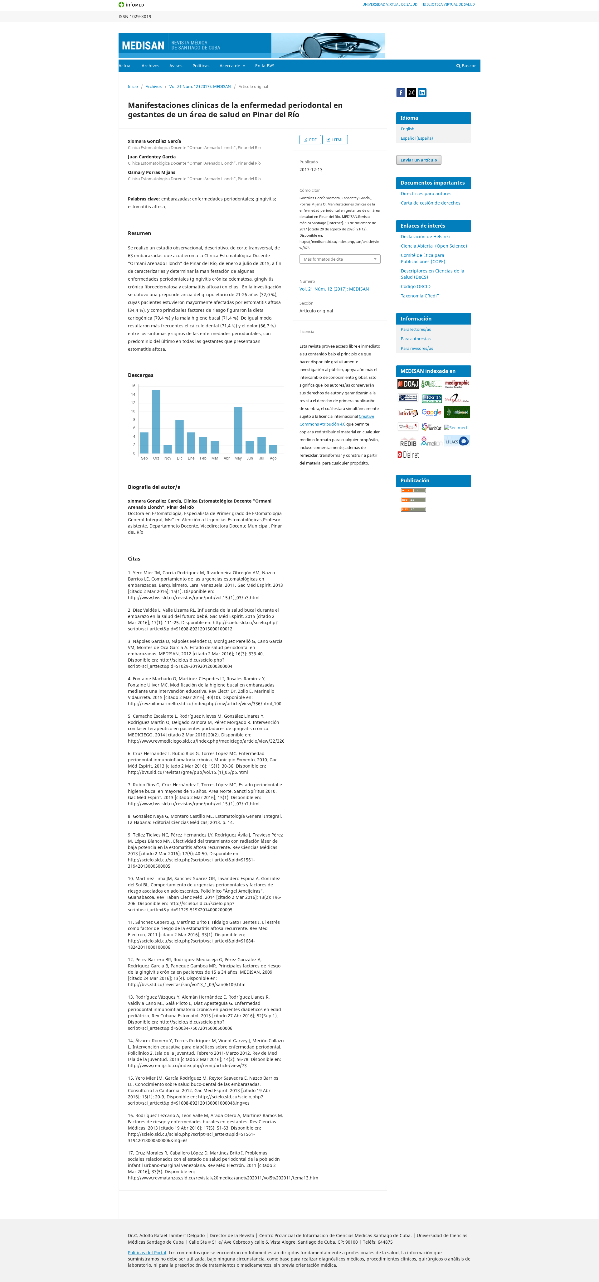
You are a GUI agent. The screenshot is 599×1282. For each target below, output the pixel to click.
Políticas (201, 66)
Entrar (474, 27)
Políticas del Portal (147, 1252)
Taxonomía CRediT (420, 296)
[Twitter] (411, 96)
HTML (337, 139)
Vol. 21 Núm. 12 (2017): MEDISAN (200, 86)
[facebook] (401, 96)
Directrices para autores (426, 193)
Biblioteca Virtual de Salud (449, 4)
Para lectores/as (416, 329)
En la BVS (265, 66)
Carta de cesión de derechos (430, 203)
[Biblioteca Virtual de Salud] (408, 401)
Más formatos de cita (323, 259)
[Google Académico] (431, 416)
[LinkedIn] (422, 96)
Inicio (133, 86)
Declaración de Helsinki (425, 236)
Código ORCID (416, 286)
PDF (312, 139)
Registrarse (451, 27)
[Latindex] (408, 416)
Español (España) (417, 138)
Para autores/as (416, 338)
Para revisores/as (417, 348)
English (407, 129)
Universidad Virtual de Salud (390, 4)
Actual (125, 66)
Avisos (176, 66)
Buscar (468, 66)
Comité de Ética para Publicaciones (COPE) (423, 258)
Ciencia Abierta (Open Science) (434, 246)
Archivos (150, 66)
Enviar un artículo (419, 160)
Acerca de (230, 66)
